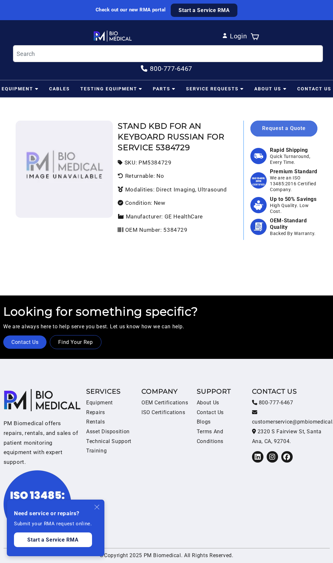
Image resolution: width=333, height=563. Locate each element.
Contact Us (314, 88)
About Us (267, 88)
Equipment (17, 88)
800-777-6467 (275, 402)
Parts (161, 88)
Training (96, 451)
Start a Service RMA (204, 10)
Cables (59, 88)
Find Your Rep (75, 342)
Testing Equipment (108, 88)
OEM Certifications (164, 402)
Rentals (95, 422)
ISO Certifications (163, 412)
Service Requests (212, 88)
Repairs (95, 412)
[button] (254, 36)
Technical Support (108, 441)
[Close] (97, 507)
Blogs (204, 422)
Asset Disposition (108, 431)
